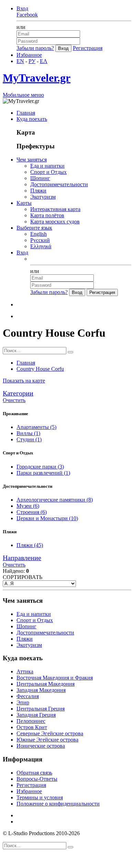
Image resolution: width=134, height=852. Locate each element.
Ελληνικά (40, 246)
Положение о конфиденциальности (58, 804)
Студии (29, 439)
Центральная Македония (45, 684)
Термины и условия (39, 797)
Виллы (28, 433)
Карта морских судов (55, 221)
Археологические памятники (54, 500)
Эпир (22, 702)
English (38, 234)
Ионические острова (40, 746)
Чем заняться (31, 159)
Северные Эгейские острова (49, 733)
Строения (31, 512)
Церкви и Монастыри (47, 518)
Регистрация (87, 48)
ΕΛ (43, 61)
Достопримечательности (59, 184)
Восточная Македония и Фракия (54, 678)
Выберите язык (34, 228)
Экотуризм (43, 197)
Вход (22, 8)
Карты (24, 203)
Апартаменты (36, 427)
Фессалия (27, 696)
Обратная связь (34, 773)
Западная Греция (36, 715)
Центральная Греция (40, 709)
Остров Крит (31, 727)
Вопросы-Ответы (36, 779)
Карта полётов (47, 215)
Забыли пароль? (35, 48)
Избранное (29, 55)
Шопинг (40, 178)
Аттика (24, 671)
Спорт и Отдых (48, 172)
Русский (40, 240)
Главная (25, 113)
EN (20, 61)
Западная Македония (41, 690)
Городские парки (40, 467)
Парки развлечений (43, 473)
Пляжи (38, 190)
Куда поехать (31, 119)
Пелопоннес (30, 721)
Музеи (27, 506)
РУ (32, 61)
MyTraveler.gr (36, 78)
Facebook (27, 15)
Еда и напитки (47, 166)
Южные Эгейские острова (47, 740)
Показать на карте (24, 380)
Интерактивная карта (55, 209)
